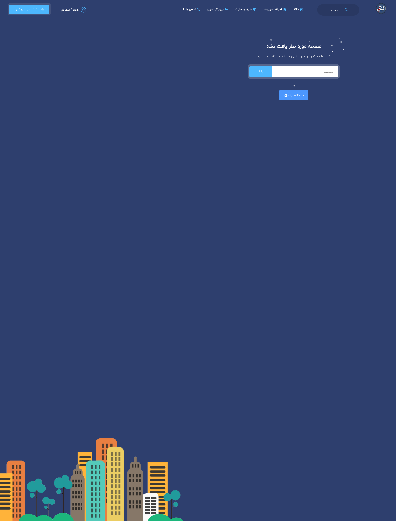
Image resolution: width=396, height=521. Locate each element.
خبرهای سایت (243, 9)
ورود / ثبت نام (70, 9)
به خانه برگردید (294, 95)
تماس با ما (189, 9)
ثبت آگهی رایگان (26, 9)
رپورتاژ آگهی (215, 9)
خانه (296, 9)
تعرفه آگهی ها (273, 9)
